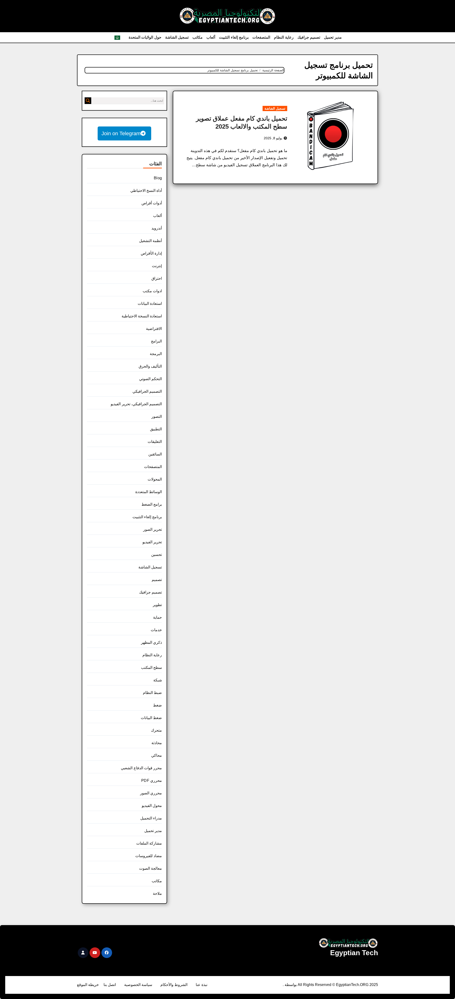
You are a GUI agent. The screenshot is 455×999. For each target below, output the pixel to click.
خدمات (156, 630)
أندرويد (156, 228)
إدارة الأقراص (151, 253)
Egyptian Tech (354, 953)
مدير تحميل (333, 37)
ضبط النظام (152, 693)
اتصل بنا (110, 985)
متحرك (156, 730)
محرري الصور (151, 793)
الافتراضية (154, 329)
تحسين (156, 555)
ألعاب (210, 37)
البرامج (156, 341)
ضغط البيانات (151, 718)
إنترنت (157, 266)
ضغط (157, 705)
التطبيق (156, 429)
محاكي (156, 755)
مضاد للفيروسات (148, 856)
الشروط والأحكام (173, 985)
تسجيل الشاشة (177, 37)
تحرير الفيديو (152, 542)
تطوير (157, 605)
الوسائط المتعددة (148, 492)
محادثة (156, 743)
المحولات (155, 479)
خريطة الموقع (88, 985)
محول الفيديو (152, 806)
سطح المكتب (151, 668)
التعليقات (155, 442)
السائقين (155, 454)
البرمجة (156, 354)
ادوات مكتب (152, 291)
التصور (156, 416)
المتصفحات (261, 37)
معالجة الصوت (150, 868)
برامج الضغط (151, 504)
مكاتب (197, 37)
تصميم (157, 580)
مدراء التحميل (151, 818)
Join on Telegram (121, 133)
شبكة (157, 680)
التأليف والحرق (150, 366)
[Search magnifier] (88, 100)
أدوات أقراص (151, 203)
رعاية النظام (284, 37)
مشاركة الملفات (149, 843)
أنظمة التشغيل (150, 241)
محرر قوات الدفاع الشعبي (141, 768)
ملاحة (157, 893)
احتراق (156, 278)
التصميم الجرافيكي (147, 391)
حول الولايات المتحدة (145, 37)
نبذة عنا (201, 985)
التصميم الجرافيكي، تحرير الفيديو (136, 404)
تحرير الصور (152, 529)
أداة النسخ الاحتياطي (146, 191)
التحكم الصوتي (150, 379)
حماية (157, 617)
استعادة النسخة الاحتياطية (142, 316)
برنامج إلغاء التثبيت (234, 37)
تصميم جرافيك (308, 37)
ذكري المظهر (151, 642)
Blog (158, 178)
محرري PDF (151, 780)
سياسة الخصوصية (138, 985)
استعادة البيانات (150, 304)
